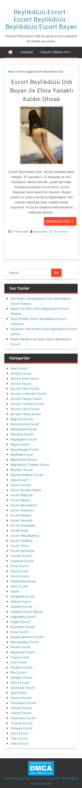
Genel (14, 591)
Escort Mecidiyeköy (24, 535)
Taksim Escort (20, 713)
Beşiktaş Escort (21, 454)
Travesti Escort (21, 723)
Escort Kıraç (19, 530)
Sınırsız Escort (20, 697)
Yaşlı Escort (19, 738)
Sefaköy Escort (21, 677)
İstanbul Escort (21, 606)
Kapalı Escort (20, 621)
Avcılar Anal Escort (24, 378)
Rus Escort (18, 672)
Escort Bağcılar (21, 495)
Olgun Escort (20, 657)
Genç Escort (19, 586)
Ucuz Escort (19, 733)
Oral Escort (18, 662)
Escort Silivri (19, 545)
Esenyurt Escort (22, 560)
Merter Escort (20, 647)
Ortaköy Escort (21, 667)
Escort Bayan (20, 500)
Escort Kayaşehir (22, 525)
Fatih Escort (19, 571)
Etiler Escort (19, 566)
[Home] (10, 52)
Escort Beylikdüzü (23, 505)
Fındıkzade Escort (23, 581)
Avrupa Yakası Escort (26, 413)
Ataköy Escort (20, 373)
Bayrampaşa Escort (24, 449)
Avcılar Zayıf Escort (24, 408)
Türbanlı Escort (21, 728)
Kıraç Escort (19, 631)
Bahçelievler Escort (24, 424)
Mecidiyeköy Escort (24, 642)
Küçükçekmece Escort (26, 636)
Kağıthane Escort (23, 616)
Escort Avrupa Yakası (26, 489)
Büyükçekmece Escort (26, 474)
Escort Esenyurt (22, 510)
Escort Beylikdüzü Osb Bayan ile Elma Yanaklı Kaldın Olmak (41, 90)
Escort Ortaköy (21, 540)
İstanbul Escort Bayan (26, 611)
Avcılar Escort (20, 383)
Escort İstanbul (21, 520)
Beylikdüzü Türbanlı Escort (30, 464)
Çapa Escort (19, 479)
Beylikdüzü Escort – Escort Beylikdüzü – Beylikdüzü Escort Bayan (41, 19)
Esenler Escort (21, 555)
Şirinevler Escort (22, 687)
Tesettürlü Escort (23, 718)
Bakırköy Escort (22, 434)
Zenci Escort (19, 743)
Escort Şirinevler (22, 550)
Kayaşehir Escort (22, 626)
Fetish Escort (20, 576)
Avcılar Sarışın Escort (26, 398)
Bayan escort (20, 444)
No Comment (61, 232)
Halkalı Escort (20, 601)
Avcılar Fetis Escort (24, 388)
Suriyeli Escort (21, 707)
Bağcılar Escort (21, 419)
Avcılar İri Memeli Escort (28, 393)
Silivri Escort (19, 682)
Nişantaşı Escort (22, 652)
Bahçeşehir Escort (23, 429)
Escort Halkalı (20, 515)
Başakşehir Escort (23, 439)
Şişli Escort (18, 692)
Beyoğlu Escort (21, 469)
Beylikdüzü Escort (23, 459)
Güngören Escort (22, 596)
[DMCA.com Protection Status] (41, 767)
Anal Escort (19, 368)
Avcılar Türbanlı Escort (27, 403)
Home (11, 71)
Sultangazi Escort (23, 702)
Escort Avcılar (20, 484)
